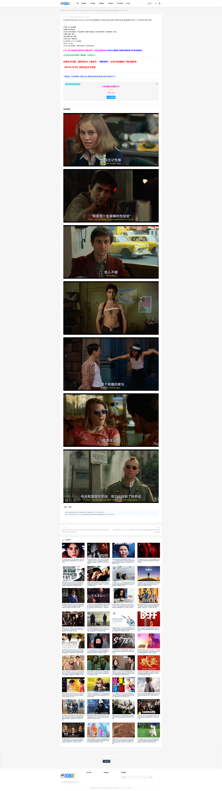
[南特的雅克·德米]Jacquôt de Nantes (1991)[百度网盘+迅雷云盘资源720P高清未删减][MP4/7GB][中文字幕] (98, 717)
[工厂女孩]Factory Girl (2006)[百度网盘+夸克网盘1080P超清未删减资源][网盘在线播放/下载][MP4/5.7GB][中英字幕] (123, 695)
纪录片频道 (120, 3)
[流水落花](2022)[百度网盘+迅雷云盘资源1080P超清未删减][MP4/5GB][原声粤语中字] (148, 695)
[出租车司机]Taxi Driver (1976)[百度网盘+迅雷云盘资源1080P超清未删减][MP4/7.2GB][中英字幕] (91, 514)
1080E (67, 10)
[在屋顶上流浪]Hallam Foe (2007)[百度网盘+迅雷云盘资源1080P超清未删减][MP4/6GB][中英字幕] (98, 695)
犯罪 (70, 507)
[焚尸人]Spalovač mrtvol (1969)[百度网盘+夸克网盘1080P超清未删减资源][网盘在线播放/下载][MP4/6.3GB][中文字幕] (98, 651)
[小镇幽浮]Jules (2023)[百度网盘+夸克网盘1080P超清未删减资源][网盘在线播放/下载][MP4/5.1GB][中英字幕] (148, 584)
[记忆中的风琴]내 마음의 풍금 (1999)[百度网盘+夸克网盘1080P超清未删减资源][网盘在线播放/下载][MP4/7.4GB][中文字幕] (73, 673)
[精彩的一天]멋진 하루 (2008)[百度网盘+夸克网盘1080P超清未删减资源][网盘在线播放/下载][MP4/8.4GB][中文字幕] (123, 673)
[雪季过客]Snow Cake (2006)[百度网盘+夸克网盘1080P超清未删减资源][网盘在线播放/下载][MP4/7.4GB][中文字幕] (123, 629)
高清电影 (72, 10)
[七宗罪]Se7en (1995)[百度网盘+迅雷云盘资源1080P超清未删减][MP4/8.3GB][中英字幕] (123, 651)
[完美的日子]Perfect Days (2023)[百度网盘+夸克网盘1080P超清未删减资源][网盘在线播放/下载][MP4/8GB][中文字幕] (73, 606)
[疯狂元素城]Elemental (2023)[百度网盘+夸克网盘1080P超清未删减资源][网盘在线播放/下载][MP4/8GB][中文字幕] (98, 740)
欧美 (77, 10)
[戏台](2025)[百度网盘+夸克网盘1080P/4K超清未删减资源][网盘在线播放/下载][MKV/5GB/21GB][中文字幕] (148, 673)
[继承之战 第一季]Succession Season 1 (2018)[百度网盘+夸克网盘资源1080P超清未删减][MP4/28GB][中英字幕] (73, 629)
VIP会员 (127, 3)
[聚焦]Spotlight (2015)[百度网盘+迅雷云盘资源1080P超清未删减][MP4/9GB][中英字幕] (123, 717)
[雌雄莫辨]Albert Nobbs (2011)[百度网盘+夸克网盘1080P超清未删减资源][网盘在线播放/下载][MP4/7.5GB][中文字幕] (73, 740)
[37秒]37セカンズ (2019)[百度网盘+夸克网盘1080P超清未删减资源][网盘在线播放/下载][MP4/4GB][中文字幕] (123, 584)
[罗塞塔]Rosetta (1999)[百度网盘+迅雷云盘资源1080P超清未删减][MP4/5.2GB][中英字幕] (73, 561)
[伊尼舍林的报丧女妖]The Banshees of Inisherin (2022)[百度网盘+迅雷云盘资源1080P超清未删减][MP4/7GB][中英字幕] (98, 629)
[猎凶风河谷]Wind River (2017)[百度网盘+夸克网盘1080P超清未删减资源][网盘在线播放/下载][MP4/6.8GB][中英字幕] (73, 584)
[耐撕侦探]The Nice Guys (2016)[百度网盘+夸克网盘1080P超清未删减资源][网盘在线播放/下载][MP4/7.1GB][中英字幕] (148, 606)
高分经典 (82, 16)
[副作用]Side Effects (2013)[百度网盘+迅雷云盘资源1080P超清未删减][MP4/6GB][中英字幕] (148, 561)
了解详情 (115, 761)
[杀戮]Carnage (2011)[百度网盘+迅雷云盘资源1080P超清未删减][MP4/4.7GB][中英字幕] (148, 717)
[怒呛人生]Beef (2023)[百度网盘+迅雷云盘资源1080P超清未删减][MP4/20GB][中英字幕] (148, 629)
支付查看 (111, 97)
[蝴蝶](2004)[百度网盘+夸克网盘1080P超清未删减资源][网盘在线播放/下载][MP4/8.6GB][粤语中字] (98, 584)
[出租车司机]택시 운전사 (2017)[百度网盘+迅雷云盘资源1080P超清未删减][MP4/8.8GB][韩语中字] (136, 531)
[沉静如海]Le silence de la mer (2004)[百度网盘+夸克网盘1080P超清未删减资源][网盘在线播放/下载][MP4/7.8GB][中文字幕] (73, 651)
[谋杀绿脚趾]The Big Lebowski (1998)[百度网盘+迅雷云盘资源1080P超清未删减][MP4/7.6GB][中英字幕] (98, 673)
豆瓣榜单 (76, 16)
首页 (77, 3)
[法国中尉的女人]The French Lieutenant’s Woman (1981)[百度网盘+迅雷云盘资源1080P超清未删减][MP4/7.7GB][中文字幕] (123, 606)
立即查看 (106, 761)
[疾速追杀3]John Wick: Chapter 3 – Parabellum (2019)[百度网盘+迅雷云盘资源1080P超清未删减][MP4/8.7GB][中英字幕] (148, 651)
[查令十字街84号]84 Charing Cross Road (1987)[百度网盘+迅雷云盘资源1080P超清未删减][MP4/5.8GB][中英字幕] (85, 531)
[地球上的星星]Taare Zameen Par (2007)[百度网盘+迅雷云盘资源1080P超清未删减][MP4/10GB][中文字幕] (73, 695)
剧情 (65, 507)
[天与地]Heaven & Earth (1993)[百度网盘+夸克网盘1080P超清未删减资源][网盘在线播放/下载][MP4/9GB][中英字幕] (148, 740)
